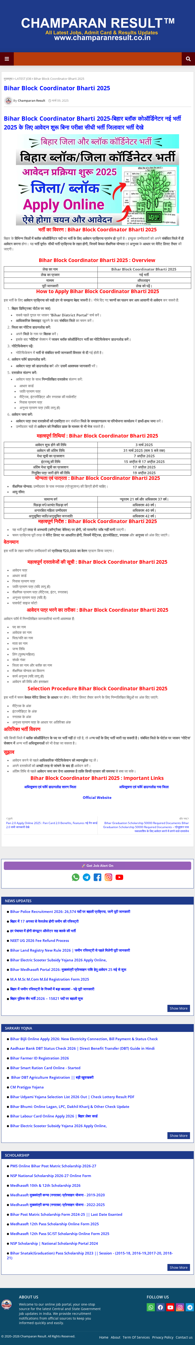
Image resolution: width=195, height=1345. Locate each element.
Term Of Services (136, 1337)
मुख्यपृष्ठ (8, 78)
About (115, 1337)
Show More (179, 1008)
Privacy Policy (162, 1337)
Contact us (184, 1337)
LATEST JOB (23, 78)
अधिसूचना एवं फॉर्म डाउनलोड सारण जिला (50, 786)
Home (103, 1337)
